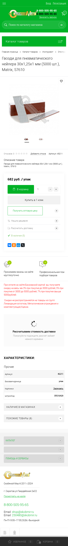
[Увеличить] (34, 109)
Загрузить (58, 388)
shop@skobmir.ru (23, 512)
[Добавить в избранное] (61, 81)
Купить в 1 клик (34, 200)
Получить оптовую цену (25, 210)
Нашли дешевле (19, 221)
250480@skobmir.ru (24, 515)
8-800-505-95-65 (47, 14)
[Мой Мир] (18, 245)
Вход (48, 3)
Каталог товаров (17, 41)
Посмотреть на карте (14, 496)
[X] (23, 245)
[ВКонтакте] (9, 245)
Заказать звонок (48, 17)
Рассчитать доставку (22, 228)
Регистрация (59, 3)
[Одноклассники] (14, 245)
